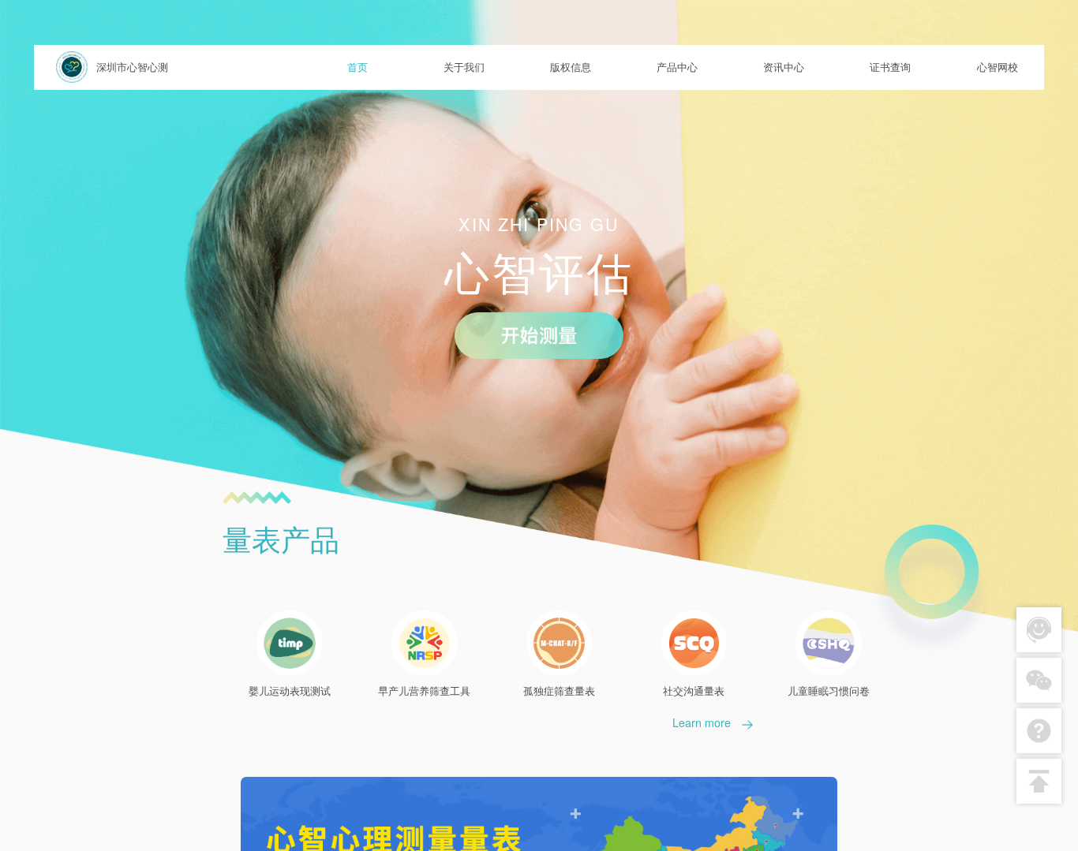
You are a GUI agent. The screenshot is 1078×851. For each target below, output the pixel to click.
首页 (357, 66)
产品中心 (677, 66)
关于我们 (464, 66)
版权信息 (570, 66)
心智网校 (997, 66)
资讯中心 (783, 66)
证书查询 (890, 66)
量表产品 (281, 539)
